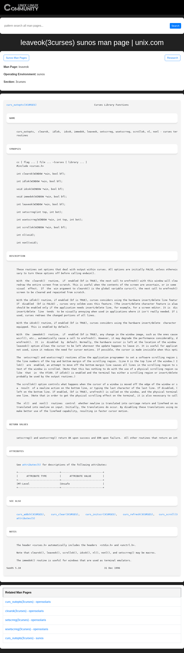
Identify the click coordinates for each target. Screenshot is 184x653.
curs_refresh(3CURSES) (138, 514)
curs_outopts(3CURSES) (21, 104)
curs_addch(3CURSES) (30, 514)
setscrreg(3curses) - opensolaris (25, 620)
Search (175, 25)
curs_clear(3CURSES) (64, 514)
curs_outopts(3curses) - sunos (24, 638)
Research (172, 57)
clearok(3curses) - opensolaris (24, 611)
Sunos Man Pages (16, 57)
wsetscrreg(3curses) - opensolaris (26, 629)
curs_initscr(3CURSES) (101, 514)
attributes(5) (31, 464)
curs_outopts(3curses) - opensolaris (28, 601)
